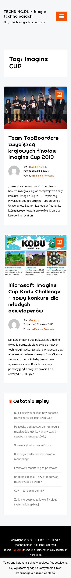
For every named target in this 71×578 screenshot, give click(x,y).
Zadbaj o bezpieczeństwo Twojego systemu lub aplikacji (36, 502)
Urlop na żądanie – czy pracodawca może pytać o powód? (36, 479)
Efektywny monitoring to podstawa (35, 468)
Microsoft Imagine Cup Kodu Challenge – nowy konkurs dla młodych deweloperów (34, 298)
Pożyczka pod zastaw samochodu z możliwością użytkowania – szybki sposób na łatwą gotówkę (36, 431)
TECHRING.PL (38, 167)
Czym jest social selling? (29, 490)
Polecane (49, 175)
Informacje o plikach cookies (35, 573)
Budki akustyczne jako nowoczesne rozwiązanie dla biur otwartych (36, 415)
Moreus (34, 320)
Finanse (38, 175)
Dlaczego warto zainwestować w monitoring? (34, 457)
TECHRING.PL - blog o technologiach (25, 14)
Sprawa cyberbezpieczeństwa (32, 445)
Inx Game (18, 550)
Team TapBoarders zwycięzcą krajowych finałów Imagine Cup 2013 (33, 147)
